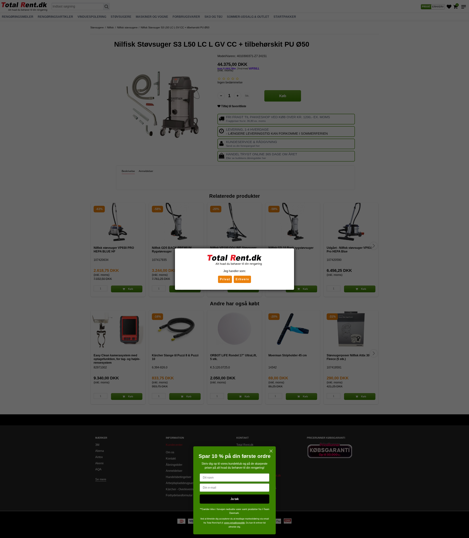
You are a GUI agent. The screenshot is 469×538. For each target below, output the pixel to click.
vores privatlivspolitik (234, 523)
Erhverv (242, 279)
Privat (225, 279)
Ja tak (234, 498)
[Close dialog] (271, 451)
